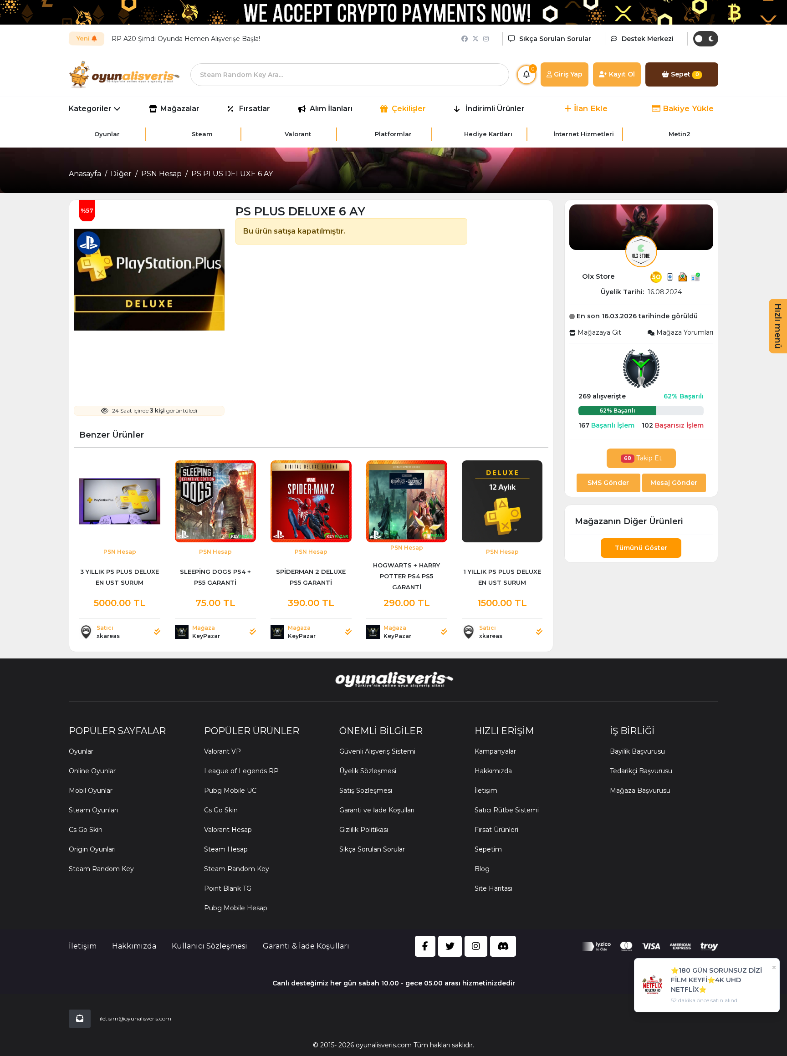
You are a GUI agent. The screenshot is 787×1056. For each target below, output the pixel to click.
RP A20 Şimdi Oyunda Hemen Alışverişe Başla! (186, 39)
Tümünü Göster (641, 548)
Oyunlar (81, 751)
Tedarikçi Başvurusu (641, 771)
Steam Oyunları (93, 810)
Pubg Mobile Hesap (235, 908)
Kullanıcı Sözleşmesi (209, 946)
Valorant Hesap (228, 830)
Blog (482, 869)
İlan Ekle (590, 108)
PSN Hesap (161, 173)
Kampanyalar (495, 751)
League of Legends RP (241, 771)
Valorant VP (222, 751)
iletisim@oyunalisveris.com (135, 1018)
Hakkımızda (493, 771)
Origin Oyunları (92, 849)
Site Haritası (493, 888)
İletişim (486, 790)
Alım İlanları (331, 108)
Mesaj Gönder (673, 483)
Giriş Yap (567, 74)
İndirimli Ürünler (495, 108)
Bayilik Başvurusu (637, 751)
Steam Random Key (101, 869)
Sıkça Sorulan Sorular (372, 849)
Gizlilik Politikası (363, 830)
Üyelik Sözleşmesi (367, 771)
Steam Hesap (226, 849)
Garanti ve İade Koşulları (376, 810)
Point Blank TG (227, 888)
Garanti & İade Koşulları (306, 946)
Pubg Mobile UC (230, 790)
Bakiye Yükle (687, 108)
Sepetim (488, 849)
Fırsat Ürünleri (496, 830)
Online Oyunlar (92, 771)
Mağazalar (179, 108)
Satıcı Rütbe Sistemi (507, 810)
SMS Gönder (608, 483)
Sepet (684, 74)
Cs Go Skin (85, 830)
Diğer (121, 173)
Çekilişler (409, 108)
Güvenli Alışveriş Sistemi (377, 751)
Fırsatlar (254, 108)
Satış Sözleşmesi (365, 790)
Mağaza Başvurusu (640, 790)
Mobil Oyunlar (90, 790)
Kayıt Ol (621, 74)
